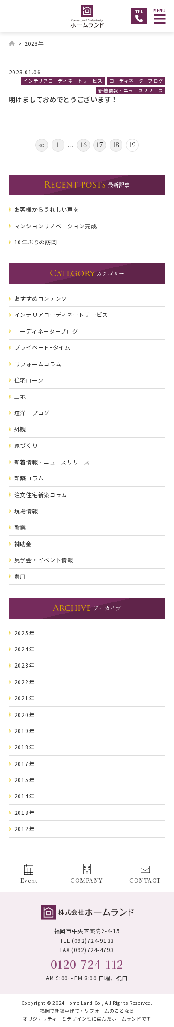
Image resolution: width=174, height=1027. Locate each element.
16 (83, 145)
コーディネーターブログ (136, 80)
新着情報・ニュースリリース (130, 90)
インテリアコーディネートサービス (62, 80)
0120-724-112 (87, 964)
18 (116, 145)
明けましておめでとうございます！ (63, 99)
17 (100, 145)
